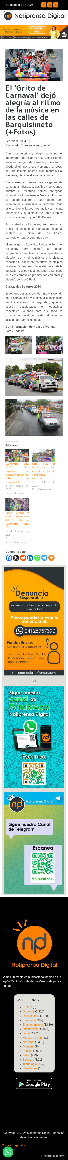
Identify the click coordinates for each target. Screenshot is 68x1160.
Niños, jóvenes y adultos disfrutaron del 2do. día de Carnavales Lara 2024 (17, 520)
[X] (16, 558)
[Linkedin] (30, 558)
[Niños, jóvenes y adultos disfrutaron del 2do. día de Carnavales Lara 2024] (17, 504)
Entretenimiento (31, 145)
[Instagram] (43, 4)
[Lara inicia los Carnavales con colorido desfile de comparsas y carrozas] (43, 455)
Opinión (28, 1046)
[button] (63, 5)
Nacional (28, 1042)
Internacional (31, 1029)
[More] (51, 558)
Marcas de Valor (33, 1037)
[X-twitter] (49, 4)
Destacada (12, 145)
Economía (29, 1020)
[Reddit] (23, 558)
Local (46, 145)
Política (27, 1050)
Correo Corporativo (14, 1145)
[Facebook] (9, 558)
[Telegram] (44, 558)
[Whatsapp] (37, 558)
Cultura (27, 1007)
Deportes (28, 1011)
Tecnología (30, 1064)
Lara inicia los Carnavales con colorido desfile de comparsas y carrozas (43, 471)
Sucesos (28, 1059)
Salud (26, 1055)
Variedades (30, 1068)
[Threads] (55, 4)
